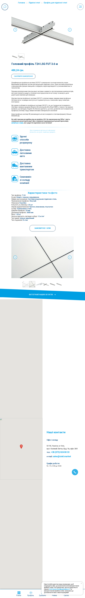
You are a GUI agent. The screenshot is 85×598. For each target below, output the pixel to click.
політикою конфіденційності (59, 589)
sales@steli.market (62, 456)
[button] (42, 228)
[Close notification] (81, 583)
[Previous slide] (15, 30)
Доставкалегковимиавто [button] (26, 153)
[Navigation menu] (80, 7)
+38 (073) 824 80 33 (60, 452)
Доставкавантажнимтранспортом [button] (27, 166)
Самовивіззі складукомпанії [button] (25, 180)
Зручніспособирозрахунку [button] (26, 139)
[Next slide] (70, 30)
